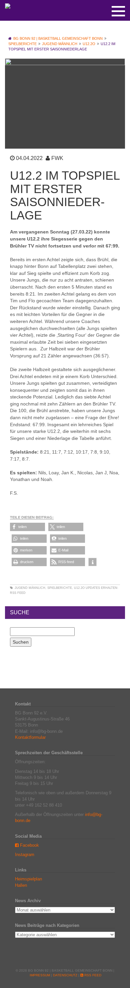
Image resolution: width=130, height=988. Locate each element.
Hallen (21, 885)
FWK (57, 158)
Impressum (40, 975)
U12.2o (79, 588)
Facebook (29, 845)
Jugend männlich (30, 588)
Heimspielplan (28, 878)
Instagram (24, 854)
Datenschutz (65, 975)
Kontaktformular (30, 737)
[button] (27, 527)
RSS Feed (18, 593)
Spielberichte (59, 588)
